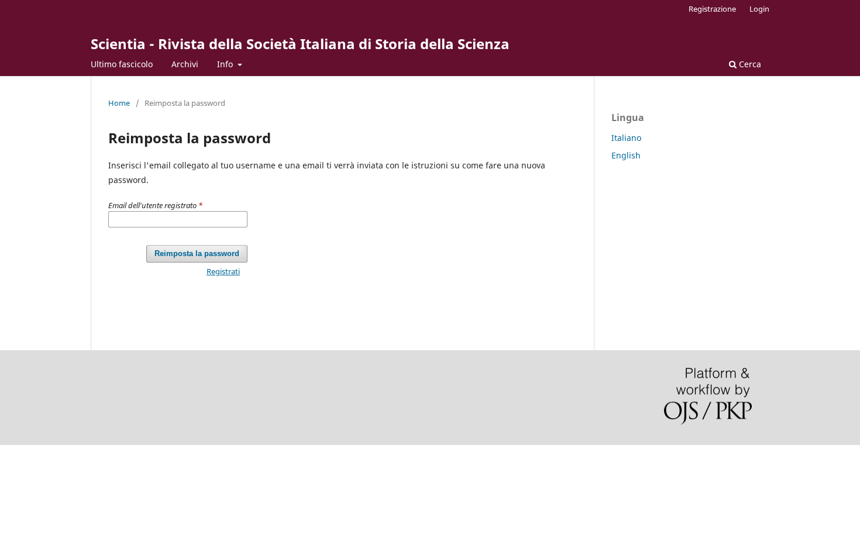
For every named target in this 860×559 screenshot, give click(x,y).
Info (226, 64)
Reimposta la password (196, 253)
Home (119, 103)
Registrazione (712, 9)
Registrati (223, 271)
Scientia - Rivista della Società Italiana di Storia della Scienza (300, 43)
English (626, 155)
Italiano (626, 137)
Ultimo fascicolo (122, 64)
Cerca (749, 64)
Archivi (184, 64)
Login (759, 9)
